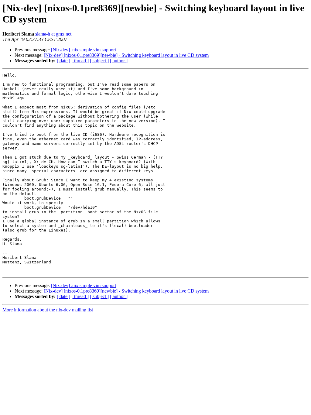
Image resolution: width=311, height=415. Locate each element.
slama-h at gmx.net (53, 33)
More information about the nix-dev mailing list (47, 309)
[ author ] (119, 60)
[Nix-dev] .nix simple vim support (83, 49)
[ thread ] (80, 60)
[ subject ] (99, 60)
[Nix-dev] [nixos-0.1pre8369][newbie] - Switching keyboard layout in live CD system (126, 55)
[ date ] (63, 60)
